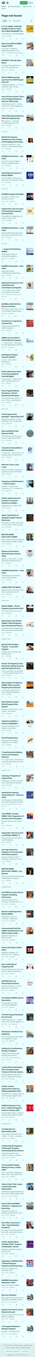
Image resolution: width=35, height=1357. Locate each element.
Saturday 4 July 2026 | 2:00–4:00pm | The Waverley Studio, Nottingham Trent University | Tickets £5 (12, 145)
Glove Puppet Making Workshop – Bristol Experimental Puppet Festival (10, 393)
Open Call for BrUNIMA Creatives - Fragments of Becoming (12, 1206)
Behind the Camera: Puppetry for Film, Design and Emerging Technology (12, 139)
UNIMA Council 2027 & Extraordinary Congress (11, 339)
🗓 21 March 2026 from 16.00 (11, 611)
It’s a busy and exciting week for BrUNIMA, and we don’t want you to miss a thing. (13, 1231)
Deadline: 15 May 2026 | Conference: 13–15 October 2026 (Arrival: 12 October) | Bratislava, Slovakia (13, 487)
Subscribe (24, 3)
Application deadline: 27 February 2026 (10, 937)
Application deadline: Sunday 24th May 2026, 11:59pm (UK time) (12, 420)
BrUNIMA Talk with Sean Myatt (11, 61)
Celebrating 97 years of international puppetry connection (9, 255)
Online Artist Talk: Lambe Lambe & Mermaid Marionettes (12, 1186)
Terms (18, 1347)
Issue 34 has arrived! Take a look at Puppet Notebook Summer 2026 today (13, 99)
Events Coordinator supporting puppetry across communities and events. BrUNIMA (12, 471)
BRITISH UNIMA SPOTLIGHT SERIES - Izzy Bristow (12, 871)
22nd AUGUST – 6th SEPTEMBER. (13, 34)
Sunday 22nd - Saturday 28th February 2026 (11, 653)
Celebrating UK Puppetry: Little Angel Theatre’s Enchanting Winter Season (13, 1148)
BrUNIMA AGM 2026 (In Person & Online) (11, 305)
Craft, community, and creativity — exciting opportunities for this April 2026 (12, 672)
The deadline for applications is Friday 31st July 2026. (12, 217)
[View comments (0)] (10, 39)
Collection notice (25, 1347)
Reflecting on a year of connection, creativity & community (9, 917)
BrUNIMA (9, 36)
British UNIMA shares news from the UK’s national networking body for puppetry (13, 970)
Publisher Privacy (18, 1345)
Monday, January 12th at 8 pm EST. (12, 822)
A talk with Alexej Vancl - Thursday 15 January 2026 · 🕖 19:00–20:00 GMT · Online (12, 901)
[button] (3, 6)
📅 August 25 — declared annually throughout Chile (10, 122)
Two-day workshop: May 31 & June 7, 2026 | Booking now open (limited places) (12, 399)
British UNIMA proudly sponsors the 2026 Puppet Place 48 (12, 79)
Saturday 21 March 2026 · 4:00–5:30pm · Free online (12, 710)
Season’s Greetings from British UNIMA (11, 913)
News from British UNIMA (10, 1285)
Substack (9, 1355)
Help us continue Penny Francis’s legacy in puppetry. (13, 1316)
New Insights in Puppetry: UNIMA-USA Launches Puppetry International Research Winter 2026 (12, 685)
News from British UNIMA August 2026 (12, 45)
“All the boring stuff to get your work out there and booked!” (12, 437)
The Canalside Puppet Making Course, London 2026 (11, 1167)
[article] (17, 32)
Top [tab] (10, 21)
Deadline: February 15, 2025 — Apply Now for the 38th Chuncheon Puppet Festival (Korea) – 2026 (12, 987)
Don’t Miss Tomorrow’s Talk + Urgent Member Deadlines (11, 1225)
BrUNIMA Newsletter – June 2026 (13, 229)
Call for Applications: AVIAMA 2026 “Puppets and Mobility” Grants (12, 1244)
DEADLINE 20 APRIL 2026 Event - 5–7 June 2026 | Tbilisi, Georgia (13, 524)
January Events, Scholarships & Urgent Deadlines (12, 839)
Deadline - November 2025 (11, 1331)
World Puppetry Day (10, 738)
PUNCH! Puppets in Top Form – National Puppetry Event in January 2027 (12, 1108)
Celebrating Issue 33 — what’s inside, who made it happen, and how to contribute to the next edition (12, 1021)
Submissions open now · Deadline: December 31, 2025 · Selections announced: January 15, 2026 (12, 1212)
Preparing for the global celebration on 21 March (10, 741)
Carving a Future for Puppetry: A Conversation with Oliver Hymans (12, 852)
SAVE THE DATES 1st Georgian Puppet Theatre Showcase (12, 517)
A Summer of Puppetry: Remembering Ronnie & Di (10, 50)
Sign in (31, 3)
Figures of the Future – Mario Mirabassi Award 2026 (11, 553)
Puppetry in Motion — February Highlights (10, 722)
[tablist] (11, 21)
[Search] (31, 21)
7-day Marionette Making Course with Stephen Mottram (12, 754)
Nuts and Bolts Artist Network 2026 (10, 432)
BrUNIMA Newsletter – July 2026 (12, 157)
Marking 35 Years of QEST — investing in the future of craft (11, 858)
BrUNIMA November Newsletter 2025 (10, 1281)
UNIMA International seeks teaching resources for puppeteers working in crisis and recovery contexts (12, 1054)
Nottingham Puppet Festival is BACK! (10, 356)
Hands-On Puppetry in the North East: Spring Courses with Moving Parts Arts (13, 666)
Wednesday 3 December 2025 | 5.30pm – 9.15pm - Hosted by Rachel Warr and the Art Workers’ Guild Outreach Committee (13, 1135)
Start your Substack (13, 1351)
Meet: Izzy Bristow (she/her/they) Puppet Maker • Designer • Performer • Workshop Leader (13, 877)
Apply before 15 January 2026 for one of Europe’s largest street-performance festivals (13, 1095)
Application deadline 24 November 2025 (9, 1269)
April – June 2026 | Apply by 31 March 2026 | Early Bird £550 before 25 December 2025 (12, 1173)
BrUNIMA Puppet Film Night (13, 194)
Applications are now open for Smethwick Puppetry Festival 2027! (12, 211)
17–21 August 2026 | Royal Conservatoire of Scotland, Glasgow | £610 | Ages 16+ (11, 291)
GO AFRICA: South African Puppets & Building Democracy (12, 894)
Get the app (25, 1351)
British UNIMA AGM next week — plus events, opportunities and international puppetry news (13, 234)
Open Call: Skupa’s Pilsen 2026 (12, 949)
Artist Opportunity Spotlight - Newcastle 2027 (13, 415)
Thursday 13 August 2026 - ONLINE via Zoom (11, 198)
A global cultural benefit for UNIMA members (11, 327)
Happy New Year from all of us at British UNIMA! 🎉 (12, 834)
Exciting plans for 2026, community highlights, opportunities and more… (10, 1004)
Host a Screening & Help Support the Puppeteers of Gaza (13, 1038)
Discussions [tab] (16, 21)
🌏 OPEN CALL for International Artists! (10, 982)
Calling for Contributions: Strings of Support (12, 1049)
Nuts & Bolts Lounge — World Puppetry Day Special (11, 704)
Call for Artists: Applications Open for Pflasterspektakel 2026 (11, 1088)
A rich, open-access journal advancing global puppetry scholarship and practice (11, 691)
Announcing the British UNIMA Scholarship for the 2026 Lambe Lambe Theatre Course (12, 930)
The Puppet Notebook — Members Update (11, 1327)
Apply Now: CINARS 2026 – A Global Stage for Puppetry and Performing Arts (13, 1263)
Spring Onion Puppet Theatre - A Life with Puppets (10, 646)
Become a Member (9, 1295)
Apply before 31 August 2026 (11, 506)
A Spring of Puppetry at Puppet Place (11, 777)
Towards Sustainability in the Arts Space (12, 449)
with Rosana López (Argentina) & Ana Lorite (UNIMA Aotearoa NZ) (13, 1193)
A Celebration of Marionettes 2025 (9, 1130)
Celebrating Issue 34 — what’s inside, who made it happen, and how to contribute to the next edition (12, 105)
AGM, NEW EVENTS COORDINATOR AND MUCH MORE (11, 272)
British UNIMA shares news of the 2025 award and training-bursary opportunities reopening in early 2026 (12, 1076)
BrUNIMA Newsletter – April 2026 (13, 571)
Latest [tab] (5, 21)
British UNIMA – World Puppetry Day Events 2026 (12, 607)
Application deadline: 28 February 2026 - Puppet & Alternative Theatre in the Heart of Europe (12, 953)
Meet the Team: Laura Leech (10, 466)
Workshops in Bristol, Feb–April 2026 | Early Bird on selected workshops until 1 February (12, 782)
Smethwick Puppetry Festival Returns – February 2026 (13, 795)
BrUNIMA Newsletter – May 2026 (12, 267)
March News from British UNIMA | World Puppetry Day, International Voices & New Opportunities (12, 623)
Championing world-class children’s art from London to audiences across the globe (11, 1154)
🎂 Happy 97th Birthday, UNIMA (11, 250)
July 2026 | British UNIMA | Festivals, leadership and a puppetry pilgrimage (11, 162)
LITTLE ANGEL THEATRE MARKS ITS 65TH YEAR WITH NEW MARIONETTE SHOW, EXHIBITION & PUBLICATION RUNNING (12, 28)
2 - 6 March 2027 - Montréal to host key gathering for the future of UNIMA (12, 344)
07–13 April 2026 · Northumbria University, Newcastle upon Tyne (12, 761)
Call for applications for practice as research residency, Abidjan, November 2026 (11, 500)
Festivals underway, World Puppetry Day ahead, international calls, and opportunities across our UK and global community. (12, 727)
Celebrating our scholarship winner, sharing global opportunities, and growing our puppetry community (12, 576)
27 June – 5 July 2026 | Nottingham (9, 361)
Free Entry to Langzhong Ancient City (11, 322)
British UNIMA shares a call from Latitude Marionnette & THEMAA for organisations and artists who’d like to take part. (13, 1114)
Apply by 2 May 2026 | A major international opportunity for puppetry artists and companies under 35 (12, 560)
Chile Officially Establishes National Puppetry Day (13, 117)
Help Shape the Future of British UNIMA (11, 174)
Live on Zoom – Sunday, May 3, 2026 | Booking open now (12, 380)
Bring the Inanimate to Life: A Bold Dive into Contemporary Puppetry (12, 285)
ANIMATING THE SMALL (11, 587)
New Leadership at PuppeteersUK (9, 965)
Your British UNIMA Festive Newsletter (12, 999)
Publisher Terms (28, 1345)
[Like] (3, 72)
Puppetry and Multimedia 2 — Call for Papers (13, 482)
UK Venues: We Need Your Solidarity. (12, 1033)
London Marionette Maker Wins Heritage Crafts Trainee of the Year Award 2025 (12, 1069)
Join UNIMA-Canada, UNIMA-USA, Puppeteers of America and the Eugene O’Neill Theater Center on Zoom (13, 816)
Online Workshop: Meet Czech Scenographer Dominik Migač (11, 374)
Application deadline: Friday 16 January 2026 (12, 1250)
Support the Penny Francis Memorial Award (12, 1311)
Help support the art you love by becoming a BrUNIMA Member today (12, 1299)
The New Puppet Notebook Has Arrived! (12, 1016)
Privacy (13, 1347)
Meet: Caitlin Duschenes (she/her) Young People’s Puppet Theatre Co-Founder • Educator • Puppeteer (13, 540)
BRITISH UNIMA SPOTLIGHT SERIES (9, 536)
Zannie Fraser (11, 53)
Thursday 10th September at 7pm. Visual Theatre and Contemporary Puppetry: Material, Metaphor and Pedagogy (11, 66)
